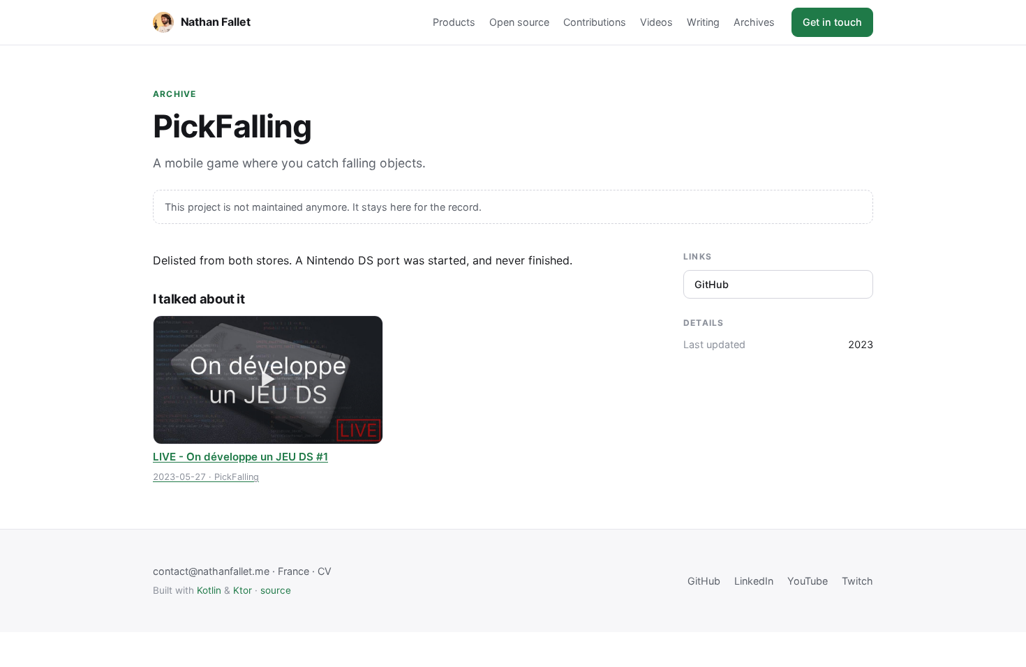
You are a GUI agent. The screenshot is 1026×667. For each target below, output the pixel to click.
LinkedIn (753, 581)
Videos (656, 22)
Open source (519, 22)
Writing (703, 22)
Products (454, 22)
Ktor (242, 590)
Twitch (857, 581)
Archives (754, 22)
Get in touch (832, 22)
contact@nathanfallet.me (211, 571)
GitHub (711, 284)
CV (325, 571)
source (275, 590)
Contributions (594, 22)
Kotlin (209, 590)
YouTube (807, 581)
